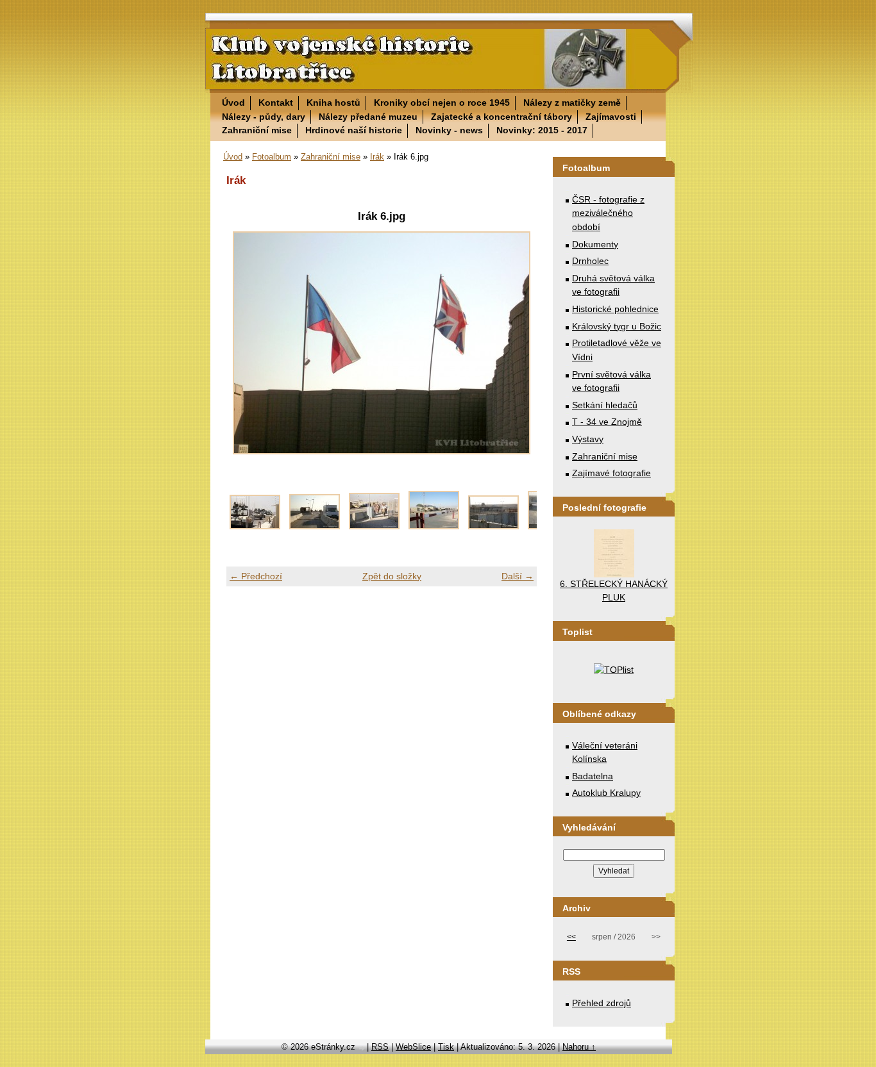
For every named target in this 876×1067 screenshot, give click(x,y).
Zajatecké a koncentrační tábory (501, 117)
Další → (517, 576)
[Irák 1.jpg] (314, 526)
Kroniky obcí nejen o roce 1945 (442, 102)
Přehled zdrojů (601, 1003)
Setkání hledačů (604, 405)
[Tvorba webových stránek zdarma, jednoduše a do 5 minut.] (362, 1048)
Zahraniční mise (257, 130)
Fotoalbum (271, 156)
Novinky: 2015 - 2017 (541, 130)
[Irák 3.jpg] (434, 526)
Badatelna (592, 776)
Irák (377, 156)
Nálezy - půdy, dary (263, 117)
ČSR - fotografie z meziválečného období (608, 213)
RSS (380, 1047)
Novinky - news (449, 130)
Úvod (233, 102)
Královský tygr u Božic (616, 326)
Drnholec (590, 261)
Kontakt (275, 102)
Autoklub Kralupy (606, 793)
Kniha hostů (333, 102)
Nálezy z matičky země (572, 102)
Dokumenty (595, 244)
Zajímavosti (610, 117)
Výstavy (587, 439)
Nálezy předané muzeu (368, 117)
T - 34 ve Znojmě (607, 422)
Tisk (446, 1047)
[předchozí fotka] (247, 342)
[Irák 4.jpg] (493, 526)
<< (571, 937)
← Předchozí (256, 576)
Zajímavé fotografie (611, 473)
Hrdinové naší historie (353, 130)
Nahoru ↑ (579, 1047)
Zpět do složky (391, 576)
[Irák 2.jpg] (374, 526)
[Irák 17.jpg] (255, 526)
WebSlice (413, 1047)
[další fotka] (515, 342)
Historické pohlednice (615, 309)
